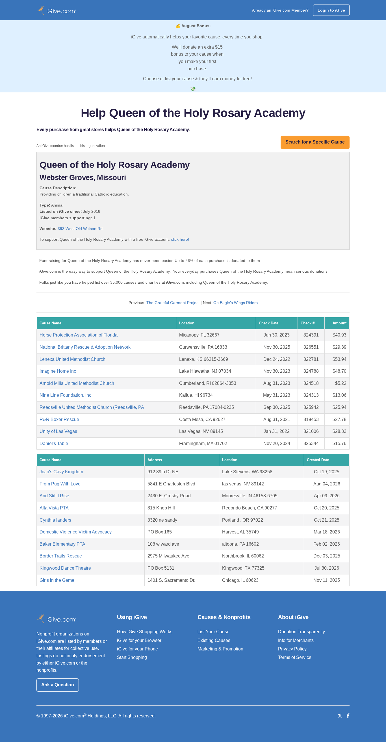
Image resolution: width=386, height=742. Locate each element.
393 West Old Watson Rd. (81, 228)
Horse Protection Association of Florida (79, 335)
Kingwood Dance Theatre (65, 568)
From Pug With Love (60, 483)
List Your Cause (213, 631)
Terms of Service (294, 657)
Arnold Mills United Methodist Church (77, 383)
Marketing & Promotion (220, 648)
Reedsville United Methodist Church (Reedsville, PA (92, 407)
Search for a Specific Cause (315, 142)
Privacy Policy (292, 648)
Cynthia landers (55, 520)
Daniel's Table (54, 443)
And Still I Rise (54, 495)
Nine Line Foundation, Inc (65, 395)
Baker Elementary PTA (62, 544)
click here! (180, 239)
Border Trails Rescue (61, 556)
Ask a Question (57, 684)
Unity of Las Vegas (58, 431)
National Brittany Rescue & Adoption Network (85, 347)
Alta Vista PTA (54, 507)
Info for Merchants (296, 640)
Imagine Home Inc (58, 371)
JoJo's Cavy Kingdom (61, 471)
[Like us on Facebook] (348, 715)
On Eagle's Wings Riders (235, 302)
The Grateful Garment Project (172, 302)
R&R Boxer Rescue (59, 419)
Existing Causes (214, 640)
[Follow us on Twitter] (340, 715)
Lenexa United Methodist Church (72, 359)
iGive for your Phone (137, 648)
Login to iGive (331, 10)
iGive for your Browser (139, 640)
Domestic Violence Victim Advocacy (76, 532)
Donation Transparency (301, 631)
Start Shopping (132, 657)
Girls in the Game (57, 580)
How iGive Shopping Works (144, 631)
